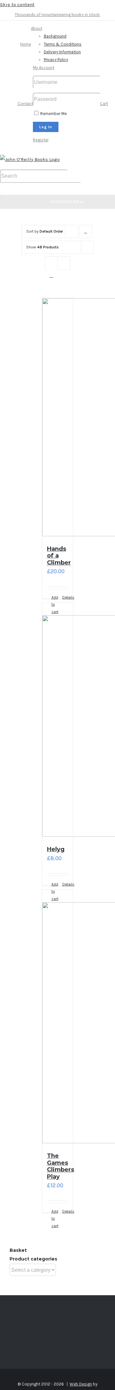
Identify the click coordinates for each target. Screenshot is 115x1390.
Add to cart (54, 1218)
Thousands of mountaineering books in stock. (57, 14)
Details (65, 597)
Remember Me (53, 113)
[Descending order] (86, 231)
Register (41, 140)
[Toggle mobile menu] (2, 196)
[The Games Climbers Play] (57, 1018)
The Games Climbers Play (60, 1166)
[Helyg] (57, 721)
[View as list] (51, 275)
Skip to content (17, 4)
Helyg (56, 849)
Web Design (81, 1384)
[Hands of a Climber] (57, 418)
